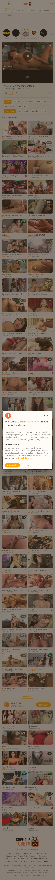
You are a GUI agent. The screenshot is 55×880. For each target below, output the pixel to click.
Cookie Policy (23, 458)
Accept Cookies (12, 465)
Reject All (26, 465)
